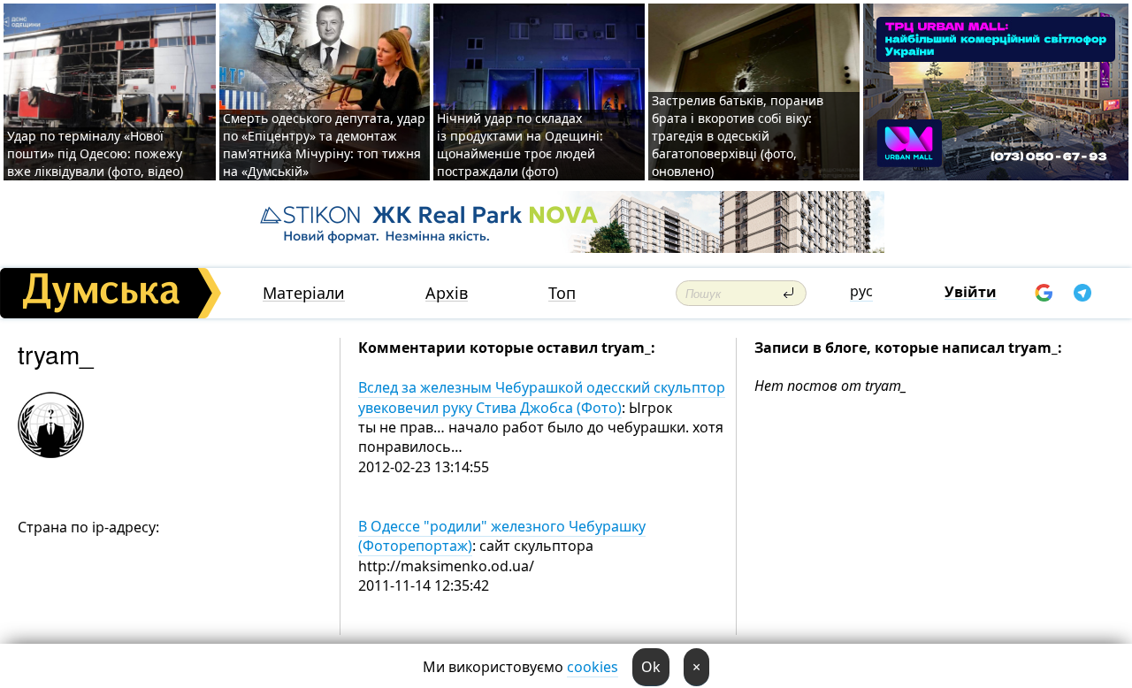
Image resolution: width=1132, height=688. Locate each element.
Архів (446, 293)
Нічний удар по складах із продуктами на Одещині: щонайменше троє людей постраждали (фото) (520, 145)
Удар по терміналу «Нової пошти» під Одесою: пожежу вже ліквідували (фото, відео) (95, 153)
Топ (562, 293)
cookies (592, 667)
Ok (651, 667)
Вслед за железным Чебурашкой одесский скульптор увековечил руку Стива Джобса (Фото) (541, 397)
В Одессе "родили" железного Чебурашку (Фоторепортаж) (502, 535)
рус (861, 291)
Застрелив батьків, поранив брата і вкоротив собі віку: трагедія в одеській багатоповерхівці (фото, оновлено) (737, 136)
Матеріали (304, 293)
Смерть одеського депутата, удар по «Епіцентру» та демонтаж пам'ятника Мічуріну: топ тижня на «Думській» (324, 145)
